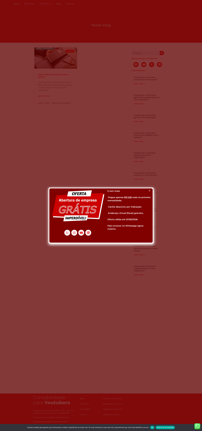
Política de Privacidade (165, 427)
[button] (149, 191)
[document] (101, 215)
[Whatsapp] (67, 233)
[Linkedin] (88, 233)
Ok (152, 427)
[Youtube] (81, 233)
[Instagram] (74, 233)
